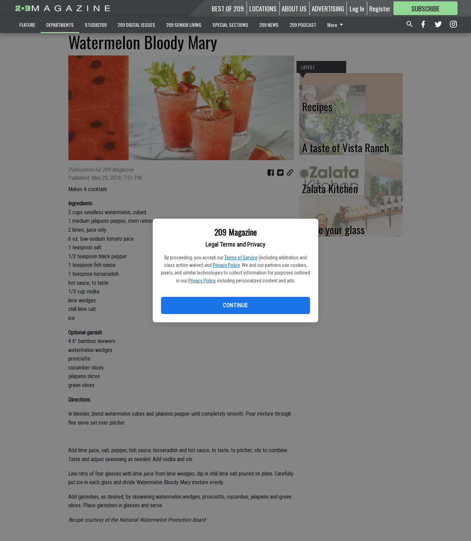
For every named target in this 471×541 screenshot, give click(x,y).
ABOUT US (294, 8)
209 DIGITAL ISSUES (136, 24)
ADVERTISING (328, 8)
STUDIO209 (96, 24)
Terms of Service (241, 257)
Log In (357, 8)
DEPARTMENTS (60, 24)
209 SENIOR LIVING (183, 24)
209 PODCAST (303, 24)
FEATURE (27, 24)
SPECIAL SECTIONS (230, 24)
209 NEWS (269, 24)
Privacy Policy (226, 265)
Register (379, 8)
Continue (235, 305)
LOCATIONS (263, 8)
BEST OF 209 (228, 8)
